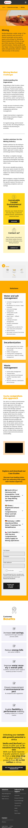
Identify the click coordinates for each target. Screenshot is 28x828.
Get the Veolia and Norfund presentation (14, 768)
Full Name (6, 550)
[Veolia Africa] (8, 2)
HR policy (4, 822)
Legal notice (5, 826)
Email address (7, 562)
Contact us (14, 247)
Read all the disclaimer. (9, 578)
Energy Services (5, 796)
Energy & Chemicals (18, 798)
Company (6, 556)
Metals (15, 808)
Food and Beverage (18, 800)
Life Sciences (17, 805)
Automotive (17, 795)
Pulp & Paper (17, 813)
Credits (11, 826)
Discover (14, 221)
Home (3, 7)
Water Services (5, 798)
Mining (16, 810)
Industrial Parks (17, 803)
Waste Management (6, 793)
